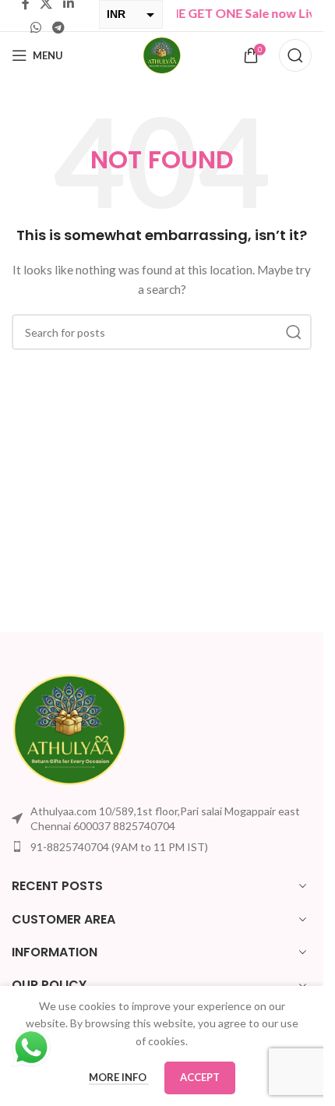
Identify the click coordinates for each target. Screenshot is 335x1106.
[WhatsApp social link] (36, 27)
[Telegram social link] (58, 27)
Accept (200, 1077)
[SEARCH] (294, 332)
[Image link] (70, 727)
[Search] (295, 55)
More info (119, 1077)
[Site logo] (162, 54)
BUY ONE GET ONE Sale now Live (221, 12)
